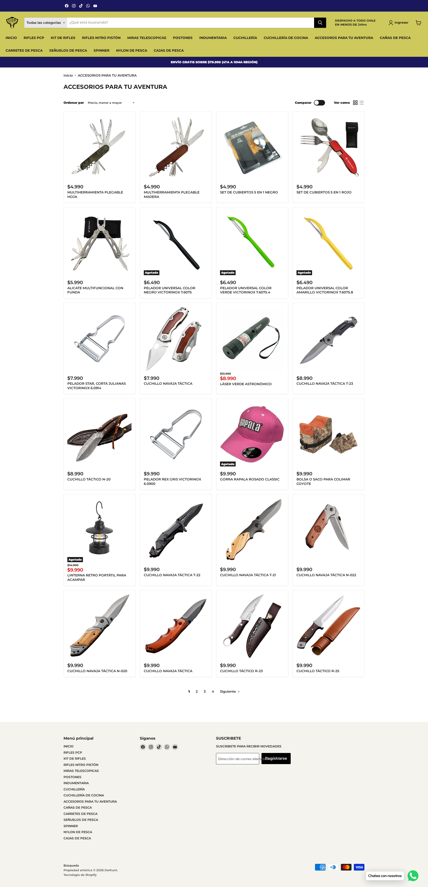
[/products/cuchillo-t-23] (328, 339)
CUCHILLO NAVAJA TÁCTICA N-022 (326, 575)
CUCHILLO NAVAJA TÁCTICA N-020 (97, 671)
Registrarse (276, 758)
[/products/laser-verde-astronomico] (252, 339)
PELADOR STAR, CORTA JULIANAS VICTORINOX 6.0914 (96, 385)
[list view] (361, 103)
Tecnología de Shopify (80, 875)
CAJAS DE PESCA (169, 50)
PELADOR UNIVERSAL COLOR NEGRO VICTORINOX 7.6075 (169, 290)
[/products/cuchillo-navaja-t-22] (176, 530)
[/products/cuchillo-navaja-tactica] (176, 626)
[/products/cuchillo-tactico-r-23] (252, 626)
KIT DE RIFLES (63, 38)
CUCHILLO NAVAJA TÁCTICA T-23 (324, 383)
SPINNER (101, 50)
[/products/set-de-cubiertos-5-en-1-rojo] (328, 147)
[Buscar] (320, 23)
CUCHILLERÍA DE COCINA (286, 38)
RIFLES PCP (34, 38)
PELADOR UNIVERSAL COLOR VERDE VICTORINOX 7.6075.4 (246, 290)
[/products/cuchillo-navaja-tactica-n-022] (328, 530)
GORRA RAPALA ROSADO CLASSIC (250, 479)
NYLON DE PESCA (131, 50)
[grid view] (355, 103)
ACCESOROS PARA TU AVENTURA (344, 38)
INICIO (11, 38)
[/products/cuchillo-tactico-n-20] (99, 434)
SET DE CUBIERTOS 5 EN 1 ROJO (324, 192)
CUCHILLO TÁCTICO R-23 (241, 671)
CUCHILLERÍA (245, 38)
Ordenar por (74, 102)
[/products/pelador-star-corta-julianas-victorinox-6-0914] (99, 339)
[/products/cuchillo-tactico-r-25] (328, 626)
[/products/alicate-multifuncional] (99, 243)
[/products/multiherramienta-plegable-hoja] (99, 147)
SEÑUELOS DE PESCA (68, 50)
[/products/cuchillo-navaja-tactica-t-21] (252, 530)
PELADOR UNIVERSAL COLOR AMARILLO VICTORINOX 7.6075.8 (324, 290)
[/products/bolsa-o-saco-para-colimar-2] (328, 434)
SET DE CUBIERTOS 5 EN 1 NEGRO (249, 192)
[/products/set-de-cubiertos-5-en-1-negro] (252, 147)
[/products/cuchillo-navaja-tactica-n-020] (99, 626)
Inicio (68, 75)
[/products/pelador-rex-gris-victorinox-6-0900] (176, 434)
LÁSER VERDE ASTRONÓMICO (246, 384)
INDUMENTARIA (213, 38)
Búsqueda (71, 865)
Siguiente (228, 691)
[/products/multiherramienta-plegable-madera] (176, 147)
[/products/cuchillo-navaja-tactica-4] (176, 339)
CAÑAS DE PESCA (395, 38)
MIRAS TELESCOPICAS (146, 38)
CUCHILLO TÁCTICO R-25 (317, 671)
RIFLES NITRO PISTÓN (101, 38)
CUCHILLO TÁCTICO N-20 (89, 479)
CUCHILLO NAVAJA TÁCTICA (168, 383)
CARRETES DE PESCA (24, 50)
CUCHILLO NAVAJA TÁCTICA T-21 (248, 575)
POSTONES (183, 38)
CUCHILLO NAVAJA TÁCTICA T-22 (172, 575)
